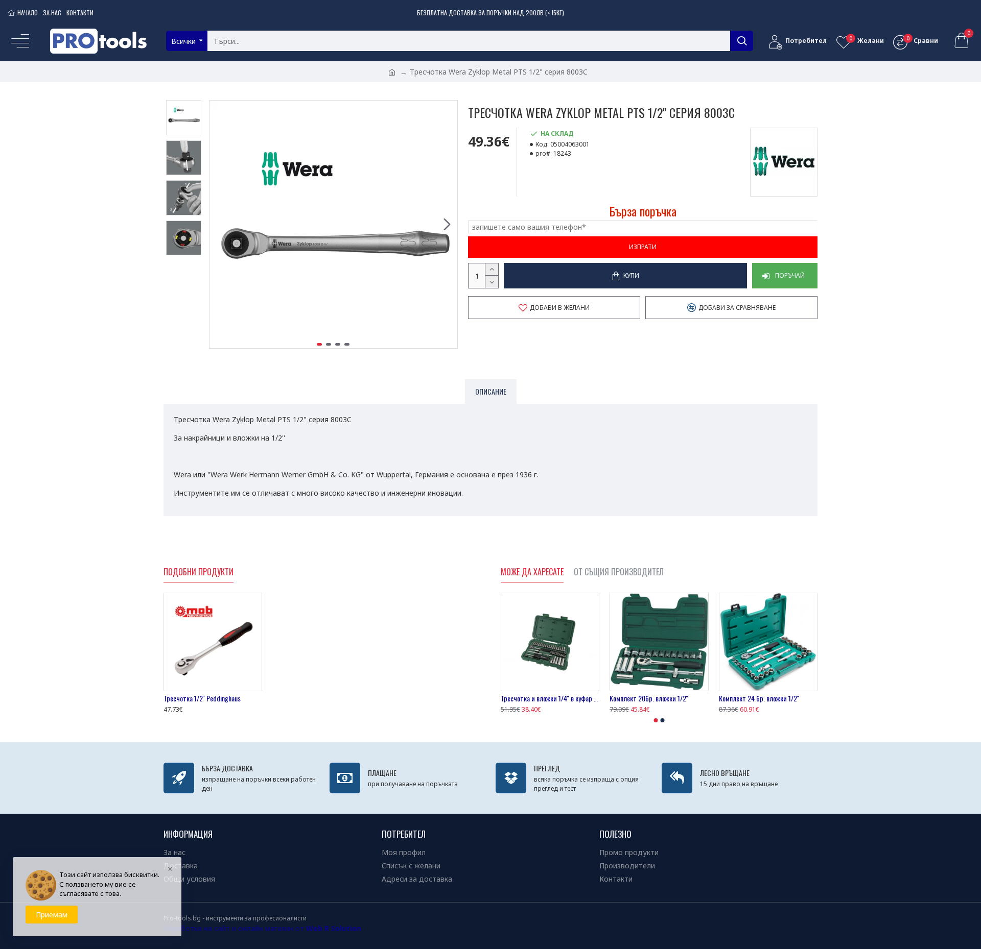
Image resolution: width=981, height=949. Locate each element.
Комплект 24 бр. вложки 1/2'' (759, 698)
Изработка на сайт (197, 928)
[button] (219, 224)
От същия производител (619, 572)
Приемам (51, 914)
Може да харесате (532, 572)
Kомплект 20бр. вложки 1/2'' (649, 698)
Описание (490, 391)
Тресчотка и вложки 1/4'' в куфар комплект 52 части (550, 698)
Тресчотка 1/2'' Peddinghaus (202, 698)
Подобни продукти (198, 572)
